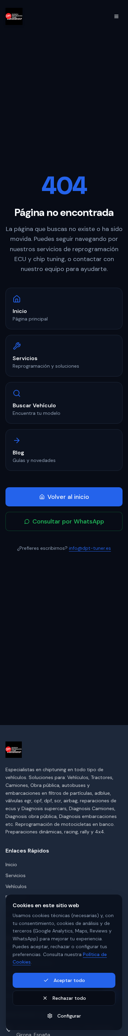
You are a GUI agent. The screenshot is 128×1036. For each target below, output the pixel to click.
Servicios (15, 875)
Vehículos (16, 886)
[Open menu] (116, 16)
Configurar (69, 1016)
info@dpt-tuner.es (90, 548)
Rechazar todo (69, 998)
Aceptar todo (69, 980)
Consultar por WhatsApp (68, 521)
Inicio (11, 864)
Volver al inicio (68, 497)
